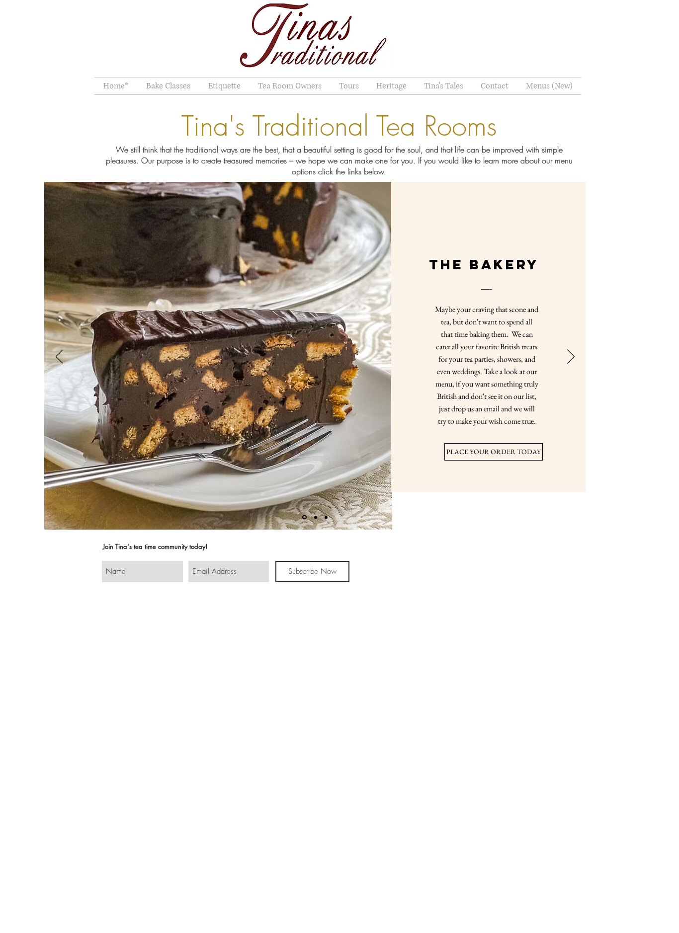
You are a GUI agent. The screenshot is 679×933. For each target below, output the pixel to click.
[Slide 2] (315, 517)
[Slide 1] (304, 517)
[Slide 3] (326, 517)
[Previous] (59, 357)
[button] (224, 86)
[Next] (571, 357)
